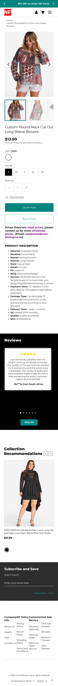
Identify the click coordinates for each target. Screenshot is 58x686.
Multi (8, 157)
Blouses (45, 631)
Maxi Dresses (45, 647)
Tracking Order (33, 636)
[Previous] (5, 4)
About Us (9, 626)
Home (9, 20)
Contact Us (10, 643)
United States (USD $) (21, 681)
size (8, 165)
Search (8, 632)
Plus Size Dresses (46, 625)
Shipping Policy (21, 641)
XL (33, 172)
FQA (6, 637)
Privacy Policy (20, 625)
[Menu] (50, 12)
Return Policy (20, 633)
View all (29, 422)
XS (42, 172)
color (11, 151)
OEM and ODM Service (34, 646)
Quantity (9, 180)
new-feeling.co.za (24, 675)
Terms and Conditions (22, 650)
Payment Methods (34, 628)
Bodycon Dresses (46, 638)
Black (7, 550)
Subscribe (40, 593)
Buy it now (29, 218)
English (40, 681)
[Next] (53, 4)
